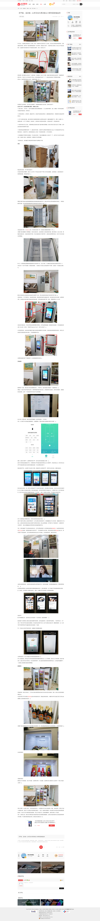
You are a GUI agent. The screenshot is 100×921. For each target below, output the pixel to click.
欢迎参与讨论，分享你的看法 (28, 882)
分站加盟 (56, 909)
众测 (45, 4)
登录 (63, 0)
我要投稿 (79, 0)
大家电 (28, 8)
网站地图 (63, 909)
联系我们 (53, 909)
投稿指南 (46, 909)
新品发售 (74, 4)
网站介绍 (33, 909)
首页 (30, 4)
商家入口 (70, 0)
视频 (32, 0)
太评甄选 (26, 0)
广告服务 (40, 909)
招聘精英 (60, 909)
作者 (69, 12)
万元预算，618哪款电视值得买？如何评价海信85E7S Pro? (76, 26)
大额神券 (77, 4)
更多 (80, 44)
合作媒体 (43, 909)
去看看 (51, 825)
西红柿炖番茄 (31, 854)
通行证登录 (20, 880)
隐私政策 (37, 909)
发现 (37, 4)
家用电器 (24, 8)
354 (43, 854)
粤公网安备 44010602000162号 (45, 918)
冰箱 (30, 8)
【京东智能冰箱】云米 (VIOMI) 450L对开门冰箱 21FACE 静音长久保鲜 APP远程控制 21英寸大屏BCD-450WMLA (45, 822)
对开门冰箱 (33, 8)
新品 (29, 0)
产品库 (23, 0)
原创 (41, 4)
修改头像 (21, 885)
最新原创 (70, 76)
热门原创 (70, 44)
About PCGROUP (29, 909)
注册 (66, 0)
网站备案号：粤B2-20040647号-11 (44, 915)
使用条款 (50, 909)
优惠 (33, 4)
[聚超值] (22, 4)
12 (47, 854)
